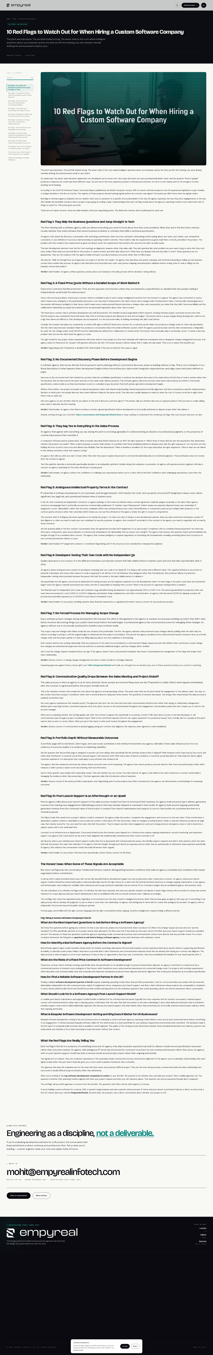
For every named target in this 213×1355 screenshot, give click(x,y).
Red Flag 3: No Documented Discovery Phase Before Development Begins (17, 103)
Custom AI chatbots (100, 1268)
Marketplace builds (126, 1262)
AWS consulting (33, 1283)
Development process (67, 1289)
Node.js (71, 1277)
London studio (114, 1316)
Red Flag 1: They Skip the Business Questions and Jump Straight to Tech (19, 88)
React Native (55, 1277)
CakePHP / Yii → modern (94, 1301)
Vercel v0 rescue (126, 1295)
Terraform (54, 1283)
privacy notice (78, 1350)
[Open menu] (203, 5)
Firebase (100, 1277)
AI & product (32, 1268)
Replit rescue (78, 1295)
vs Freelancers (91, 1316)
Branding (189, 1262)
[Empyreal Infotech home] (18, 5)
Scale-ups (166, 1310)
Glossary (118, 1333)
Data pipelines (33, 1271)
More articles (41, 1196)
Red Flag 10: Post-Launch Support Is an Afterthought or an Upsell (20, 147)
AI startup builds (86, 1268)
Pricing (98, 1333)
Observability (89, 1283)
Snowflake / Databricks (59, 1271)
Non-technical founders (53, 1316)
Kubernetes (45, 1283)
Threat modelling (134, 1289)
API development (165, 1262)
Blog (14, 19)
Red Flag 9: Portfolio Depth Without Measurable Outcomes (19, 142)
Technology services (35, 1277)
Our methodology (76, 1333)
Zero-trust (146, 1289)
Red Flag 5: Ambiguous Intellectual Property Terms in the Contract (20, 115)
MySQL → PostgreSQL (163, 1301)
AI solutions (63, 1268)
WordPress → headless (113, 1301)
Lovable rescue (66, 1295)
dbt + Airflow (44, 1271)
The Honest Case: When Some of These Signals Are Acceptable (19, 153)
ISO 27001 (95, 1289)
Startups (40, 1316)
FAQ (125, 1333)
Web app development (50, 1262)
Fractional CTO (33, 1321)
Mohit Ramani (63, 1333)
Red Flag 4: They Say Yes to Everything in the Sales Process (19, 110)
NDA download (134, 1333)
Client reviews (108, 1333)
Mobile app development (68, 1262)
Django (86, 1277)
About (46, 1333)
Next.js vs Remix (33, 1327)
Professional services (140, 1310)
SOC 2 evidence (106, 1289)
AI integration (74, 1268)
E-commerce (139, 1262)
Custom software (84, 1262)
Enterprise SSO (140, 1321)
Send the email (189, 5)
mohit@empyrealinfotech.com (48, 1338)
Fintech (41, 1310)
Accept (125, 1346)
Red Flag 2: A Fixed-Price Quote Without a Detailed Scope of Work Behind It (20, 95)
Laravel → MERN (45, 1301)
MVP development (34, 1262)
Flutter (93, 1277)
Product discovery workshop (67, 1321)
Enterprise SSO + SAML (159, 1289)
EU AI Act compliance (177, 1289)
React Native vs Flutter (48, 1327)
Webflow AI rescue (103, 1295)
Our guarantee (89, 1333)
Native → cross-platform (195, 1301)
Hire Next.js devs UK (128, 1316)
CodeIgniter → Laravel (60, 1301)
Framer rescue (89, 1295)
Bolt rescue (43, 1295)
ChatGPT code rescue (169, 1295)
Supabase (109, 1277)
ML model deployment (140, 1268)
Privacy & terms (147, 1333)
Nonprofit (107, 1310)
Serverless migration (35, 1304)
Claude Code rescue (153, 1295)
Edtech (58, 1310)
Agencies (31, 1316)
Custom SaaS (97, 1262)
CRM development (152, 1262)
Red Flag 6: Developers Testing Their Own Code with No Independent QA (18, 122)
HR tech (83, 1310)
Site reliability (77, 1283)
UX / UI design (178, 1262)
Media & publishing (95, 1310)
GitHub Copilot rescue (186, 1295)
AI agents (42, 1268)
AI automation (52, 1268)
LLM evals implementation (104, 1321)
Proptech (75, 1310)
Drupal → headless (147, 1301)
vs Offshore (103, 1316)
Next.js (63, 1277)
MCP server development (124, 1321)
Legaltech (66, 1310)
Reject (135, 1346)
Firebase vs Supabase (66, 1327)
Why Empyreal (68, 1316)
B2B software (126, 1310)
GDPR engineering (83, 1289)
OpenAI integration (178, 1268)
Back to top (199, 1347)
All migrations (32, 1301)
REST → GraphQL (179, 1301)
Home (8, 19)
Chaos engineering (102, 1283)
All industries (32, 1310)
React (46, 1277)
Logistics (116, 1310)
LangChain (127, 1268)
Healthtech (50, 1310)
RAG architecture (115, 1268)
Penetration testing (120, 1289)
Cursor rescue (139, 1295)
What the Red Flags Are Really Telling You (18, 159)
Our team (53, 1333)
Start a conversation (18, 1196)
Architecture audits (51, 1289)
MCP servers (191, 1268)
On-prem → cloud (50, 1304)
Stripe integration (121, 1277)
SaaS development (111, 1262)
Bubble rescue (54, 1295)
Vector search (154, 1268)
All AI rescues (32, 1295)
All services (32, 1333)
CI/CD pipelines (65, 1283)
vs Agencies (80, 1316)
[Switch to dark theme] (177, 5)
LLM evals (201, 1268)
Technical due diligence (193, 1289)
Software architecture (35, 1289)
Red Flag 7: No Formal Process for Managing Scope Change (19, 129)
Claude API (165, 1268)
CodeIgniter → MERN (77, 1301)
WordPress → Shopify (131, 1301)
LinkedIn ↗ (31, 1338)
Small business (155, 1310)
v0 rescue (115, 1295)
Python (78, 1277)
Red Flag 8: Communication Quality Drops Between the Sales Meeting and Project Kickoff (19, 135)
